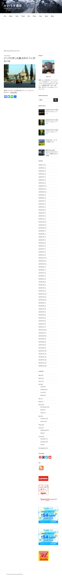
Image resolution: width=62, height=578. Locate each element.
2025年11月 (42, 189)
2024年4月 (41, 246)
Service (42, 421)
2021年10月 (42, 336)
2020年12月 (42, 366)
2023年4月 (41, 282)
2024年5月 (41, 243)
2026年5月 (41, 171)
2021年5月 (41, 351)
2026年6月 (41, 168)
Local (42, 392)
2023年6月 (41, 276)
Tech (17, 16)
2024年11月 (42, 225)
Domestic (43, 438)
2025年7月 (41, 201)
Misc (40, 398)
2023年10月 (42, 264)
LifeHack (43, 389)
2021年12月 (42, 330)
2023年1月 (41, 291)
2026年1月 (41, 183)
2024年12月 (42, 222)
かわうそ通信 (13, 5)
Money (42, 395)
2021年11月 (42, 333)
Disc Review (44, 407)
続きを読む (14, 92)
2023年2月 (41, 288)
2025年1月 (41, 219)
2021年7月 (41, 345)
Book (46, 16)
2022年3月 (41, 321)
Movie (40, 401)
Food (42, 386)
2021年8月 (41, 342)
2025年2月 (41, 216)
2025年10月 (42, 192)
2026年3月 (41, 177)
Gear (40, 16)
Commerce (43, 418)
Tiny (42, 444)
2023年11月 (42, 261)
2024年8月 (41, 234)
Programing (43, 430)
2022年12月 (42, 294)
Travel (23, 16)
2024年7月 (41, 237)
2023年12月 (42, 258)
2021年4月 (41, 353)
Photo (34, 16)
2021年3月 (41, 357)
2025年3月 (41, 213)
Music (10, 16)
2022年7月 (41, 309)
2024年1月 (41, 255)
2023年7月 (41, 273)
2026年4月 (41, 174)
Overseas (43, 441)
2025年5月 (41, 207)
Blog (52, 16)
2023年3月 (41, 285)
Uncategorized (42, 448)
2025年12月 (42, 186)
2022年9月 (41, 303)
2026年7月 (41, 165)
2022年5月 (41, 315)
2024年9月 (41, 231)
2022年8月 (41, 306)
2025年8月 (41, 198)
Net (29, 16)
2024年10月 (42, 228)
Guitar (42, 412)
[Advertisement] (31, 31)
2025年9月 (41, 195)
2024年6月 (41, 240)
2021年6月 (41, 348)
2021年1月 (41, 363)
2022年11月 (42, 297)
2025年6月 (41, 204)
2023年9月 (41, 267)
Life (5, 16)
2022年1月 (41, 327)
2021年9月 (41, 338)
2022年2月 (41, 324)
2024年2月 (41, 252)
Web (42, 433)
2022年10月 (42, 300)
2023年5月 (41, 279)
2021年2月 (41, 359)
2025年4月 (41, 210)
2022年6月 (41, 312)
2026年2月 (41, 180)
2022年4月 (41, 318)
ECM (42, 409)
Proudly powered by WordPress (15, 574)
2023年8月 (41, 270)
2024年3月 (41, 249)
